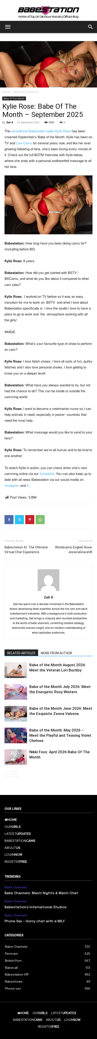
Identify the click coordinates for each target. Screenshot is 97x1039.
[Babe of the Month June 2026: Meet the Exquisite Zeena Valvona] (16, 714)
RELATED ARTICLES (21, 653)
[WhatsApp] (40, 519)
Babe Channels (16, 887)
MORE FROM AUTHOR (56, 653)
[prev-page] (7, 774)
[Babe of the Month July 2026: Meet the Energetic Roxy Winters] (16, 692)
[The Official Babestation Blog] (48, 10)
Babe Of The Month (26, 92)
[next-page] (14, 774)
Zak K (9, 122)
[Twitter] (19, 519)
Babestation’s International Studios (36, 907)
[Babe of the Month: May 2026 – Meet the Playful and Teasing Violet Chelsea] (16, 735)
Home (6, 92)
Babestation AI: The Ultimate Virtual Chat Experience (26, 549)
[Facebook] (9, 519)
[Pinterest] (29, 519)
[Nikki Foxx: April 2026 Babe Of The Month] (16, 757)
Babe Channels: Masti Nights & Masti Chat (41, 893)
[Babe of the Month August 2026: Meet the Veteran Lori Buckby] (16, 670)
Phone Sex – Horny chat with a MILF (35, 921)
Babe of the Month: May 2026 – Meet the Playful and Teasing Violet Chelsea (60, 735)
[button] (7, 27)
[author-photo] (48, 591)
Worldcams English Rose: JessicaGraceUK (73, 549)
